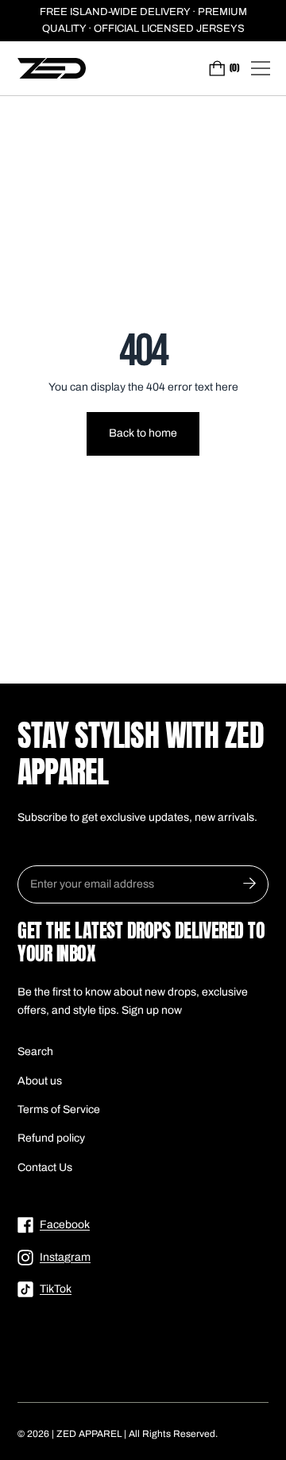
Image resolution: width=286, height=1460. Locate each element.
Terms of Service (58, 1109)
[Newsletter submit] (249, 884)
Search (35, 1051)
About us (39, 1081)
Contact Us (44, 1167)
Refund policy (51, 1138)
